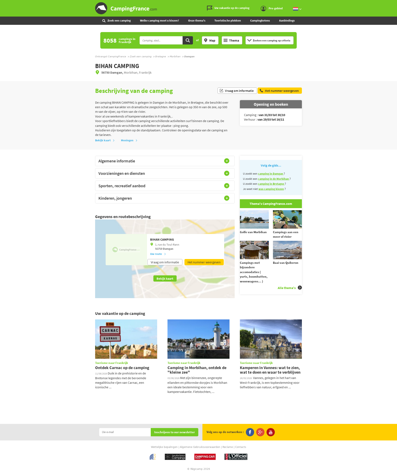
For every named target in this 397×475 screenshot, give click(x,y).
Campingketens (260, 20)
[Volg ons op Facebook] (250, 432)
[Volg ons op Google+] (260, 432)
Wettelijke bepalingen (164, 447)
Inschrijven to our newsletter (174, 432)
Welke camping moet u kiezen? (159, 20)
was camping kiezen (271, 189)
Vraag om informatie (239, 91)
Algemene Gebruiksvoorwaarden (200, 447)
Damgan (168, 249)
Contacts (240, 447)
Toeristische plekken (227, 20)
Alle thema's (287, 288)
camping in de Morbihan (273, 179)
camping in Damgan (271, 173)
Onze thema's (196, 20)
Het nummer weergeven (204, 262)
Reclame (227, 447)
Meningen (127, 140)
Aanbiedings (287, 20)
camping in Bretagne (271, 184)
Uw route (156, 254)
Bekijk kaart (103, 140)
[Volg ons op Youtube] (271, 432)
